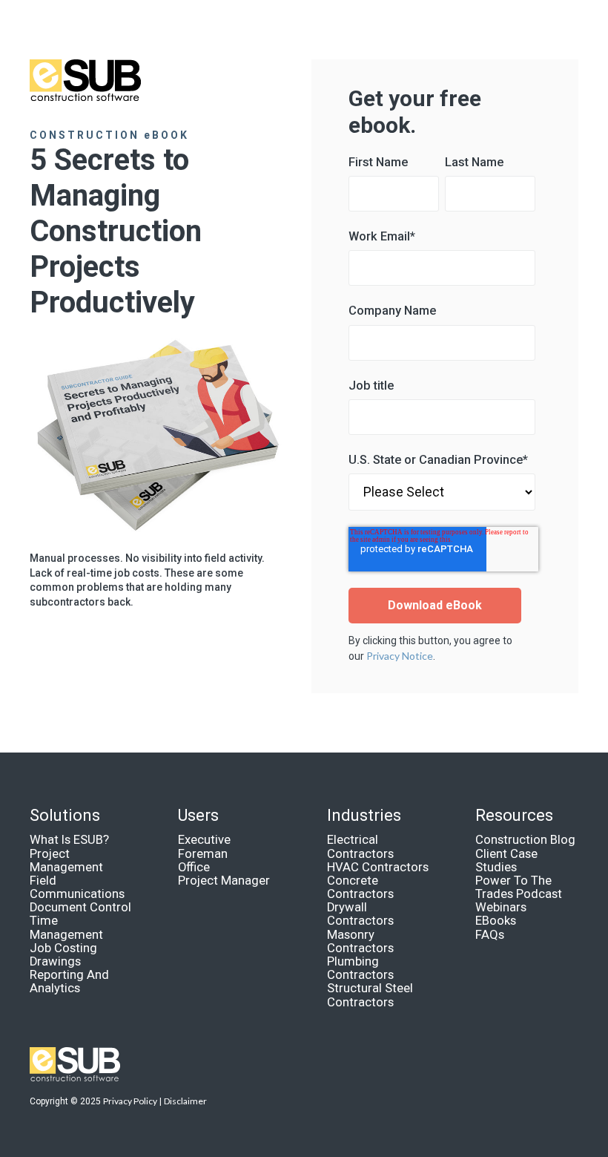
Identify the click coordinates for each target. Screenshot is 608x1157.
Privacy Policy (130, 1101)
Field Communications (77, 887)
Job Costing (63, 948)
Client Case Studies (506, 860)
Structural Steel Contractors (370, 995)
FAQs (489, 935)
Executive (204, 840)
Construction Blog (525, 840)
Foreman (203, 854)
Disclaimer (185, 1101)
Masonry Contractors (360, 941)
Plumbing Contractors (360, 968)
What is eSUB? (69, 840)
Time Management (66, 927)
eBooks (495, 921)
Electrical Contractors (360, 846)
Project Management (66, 860)
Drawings (55, 961)
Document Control (80, 907)
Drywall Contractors (360, 914)
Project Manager (224, 881)
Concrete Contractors (360, 887)
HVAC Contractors (378, 867)
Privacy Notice (399, 655)
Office (194, 867)
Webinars (500, 907)
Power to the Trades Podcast (518, 887)
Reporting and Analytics (69, 981)
